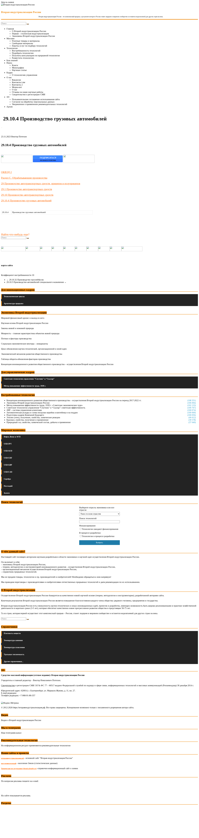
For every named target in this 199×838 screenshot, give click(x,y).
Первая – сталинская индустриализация (30, 33)
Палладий (8, 486)
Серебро (7, 479)
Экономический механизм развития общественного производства (31, 354)
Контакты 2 (17, 85)
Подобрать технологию (23, 53)
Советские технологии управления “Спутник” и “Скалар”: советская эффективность (45, 408)
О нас (9, 77)
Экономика (6, 808)
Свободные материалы (22, 43)
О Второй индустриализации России (29, 31)
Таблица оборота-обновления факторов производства (26, 359)
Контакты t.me (18, 82)
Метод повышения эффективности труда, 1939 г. (25, 386)
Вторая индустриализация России (21, 12)
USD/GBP (8, 465)
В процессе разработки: (90, 533)
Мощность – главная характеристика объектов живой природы (30, 333)
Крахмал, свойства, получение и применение (27, 420)
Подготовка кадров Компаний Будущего (25, 415)
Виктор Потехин (19, 136)
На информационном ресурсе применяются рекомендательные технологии (36, 745)
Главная (10, 29)
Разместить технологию (23, 58)
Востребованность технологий (26, 51)
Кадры (9, 72)
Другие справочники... (13, 661)
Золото (7, 493)
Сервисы (5, 834)
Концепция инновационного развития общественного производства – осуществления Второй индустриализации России (57, 364)
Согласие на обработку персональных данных (33, 102)
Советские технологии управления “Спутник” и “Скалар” (29, 379)
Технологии (12, 48)
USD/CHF (8, 458)
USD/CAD (8, 472)
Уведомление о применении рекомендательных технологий (39, 104)
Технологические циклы (14, 296)
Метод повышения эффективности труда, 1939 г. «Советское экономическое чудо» (44, 405)
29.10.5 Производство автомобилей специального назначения (36, 282)
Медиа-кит (17, 87)
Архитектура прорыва (13, 304)
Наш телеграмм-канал (11, 733)
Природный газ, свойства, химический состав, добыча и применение (38, 422)
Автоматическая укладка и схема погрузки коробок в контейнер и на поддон (42, 412)
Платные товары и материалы (26, 41)
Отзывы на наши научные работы (27, 92)
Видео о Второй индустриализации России (21, 720)
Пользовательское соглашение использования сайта (36, 99)
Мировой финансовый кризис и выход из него (22, 318)
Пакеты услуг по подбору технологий (29, 46)
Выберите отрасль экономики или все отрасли (96, 508)
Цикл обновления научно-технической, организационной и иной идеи (34, 349)
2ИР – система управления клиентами (24, 410)
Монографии (18, 68)
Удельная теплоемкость (14, 654)
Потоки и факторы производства (16, 338)
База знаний (12, 60)
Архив (9, 107)
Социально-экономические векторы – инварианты (24, 344)
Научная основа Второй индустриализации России (24, 323)
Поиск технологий (88, 518)
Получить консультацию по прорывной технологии (36, 55)
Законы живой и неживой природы (17, 328)
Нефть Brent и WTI (12, 437)
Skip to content (7, 2)
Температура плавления (14, 647)
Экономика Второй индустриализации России (33, 36)
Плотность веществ (12, 633)
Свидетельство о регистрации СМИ (28, 94)
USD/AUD (8, 451)
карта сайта (7, 265)
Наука (9, 63)
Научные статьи (19, 70)
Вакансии (16, 80)
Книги (15, 65)
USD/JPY (8, 444)
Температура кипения (13, 640)
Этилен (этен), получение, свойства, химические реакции (33, 417)
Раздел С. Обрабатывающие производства (24, 177)
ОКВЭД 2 (6, 172)
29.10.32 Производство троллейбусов (25, 280)
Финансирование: (87, 526)
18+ (8, 97)
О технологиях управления (24, 75)
